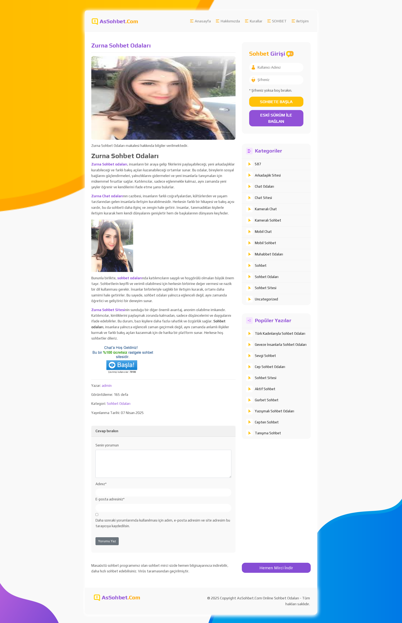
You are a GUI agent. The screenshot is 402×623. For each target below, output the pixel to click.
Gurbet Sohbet (266, 400)
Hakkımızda (230, 21)
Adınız (101, 484)
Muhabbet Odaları (269, 254)
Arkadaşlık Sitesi (268, 175)
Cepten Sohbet (267, 422)
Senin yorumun (107, 445)
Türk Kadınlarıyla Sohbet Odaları (280, 333)
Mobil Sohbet (265, 243)
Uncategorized (266, 299)
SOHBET (279, 21)
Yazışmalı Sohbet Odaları (274, 411)
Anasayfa (203, 21)
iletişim (302, 21)
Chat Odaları (264, 186)
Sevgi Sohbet (265, 356)
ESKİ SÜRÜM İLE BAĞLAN (276, 118)
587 (258, 164)
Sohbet (261, 265)
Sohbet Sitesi (265, 288)
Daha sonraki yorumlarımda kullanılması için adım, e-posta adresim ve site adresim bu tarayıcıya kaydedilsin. (162, 523)
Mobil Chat (263, 231)
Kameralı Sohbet (268, 220)
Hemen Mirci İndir (276, 567)
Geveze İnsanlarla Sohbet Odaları (281, 344)
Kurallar (256, 21)
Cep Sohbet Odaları (270, 367)
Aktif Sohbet (265, 389)
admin (107, 385)
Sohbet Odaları (266, 277)
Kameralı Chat (266, 209)
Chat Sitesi (263, 198)
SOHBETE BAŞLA (276, 101)
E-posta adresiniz (110, 499)
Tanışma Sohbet (268, 433)
